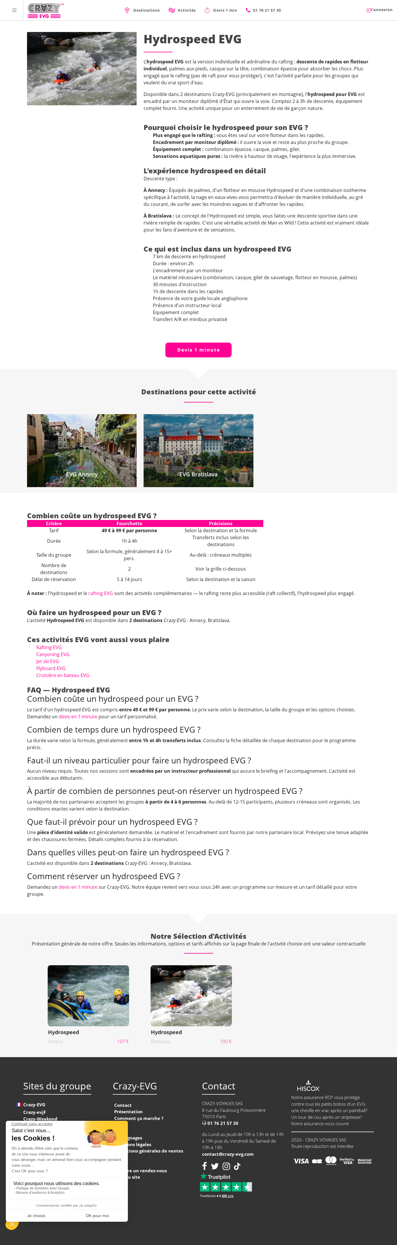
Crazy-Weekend (40, 1119)
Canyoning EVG (53, 654)
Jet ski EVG (47, 661)
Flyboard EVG (51, 668)
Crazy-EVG (34, 1104)
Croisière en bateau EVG (63, 675)
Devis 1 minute (198, 350)
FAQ (118, 1125)
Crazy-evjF (34, 1112)
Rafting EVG (49, 647)
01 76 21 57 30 (222, 1123)
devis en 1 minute (78, 716)
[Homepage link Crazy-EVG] (45, 10)
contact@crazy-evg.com (228, 1154)
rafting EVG (100, 593)
